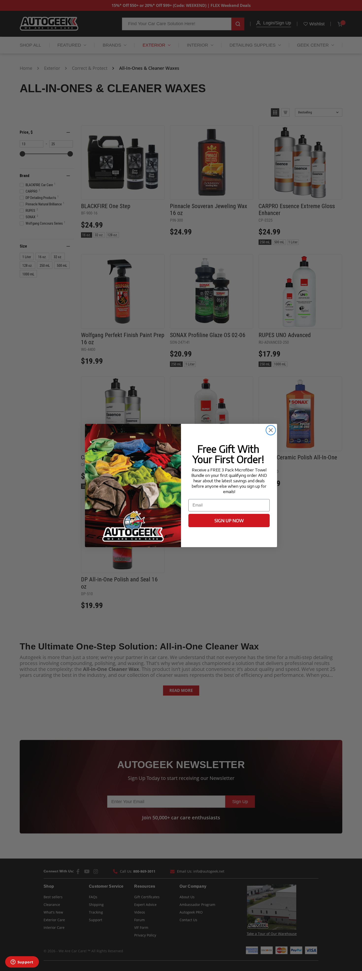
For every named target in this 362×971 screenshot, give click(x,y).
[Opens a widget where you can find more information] (22, 962)
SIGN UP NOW (229, 520)
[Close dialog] (270, 430)
